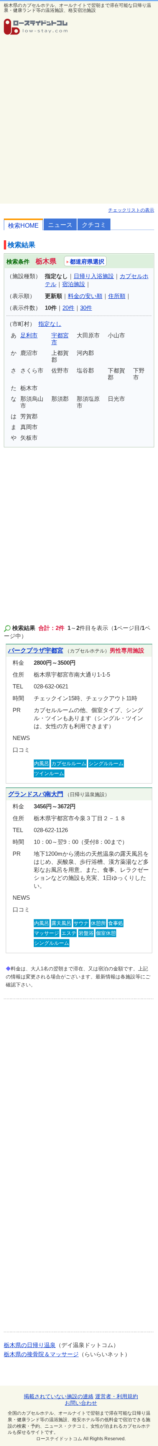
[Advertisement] (79, 121)
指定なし (49, 324)
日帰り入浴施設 (94, 276)
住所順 (116, 296)
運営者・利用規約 (116, 1396)
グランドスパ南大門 (35, 794)
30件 (86, 307)
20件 (68, 307)
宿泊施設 (73, 284)
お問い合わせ (81, 1403)
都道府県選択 (87, 261)
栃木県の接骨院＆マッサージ (41, 1354)
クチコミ (94, 225)
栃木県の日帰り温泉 (30, 1345)
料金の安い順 (85, 296)
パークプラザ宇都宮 (35, 650)
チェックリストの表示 (131, 210)
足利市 (29, 335)
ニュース (60, 225)
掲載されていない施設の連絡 (59, 1396)
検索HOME (23, 225)
